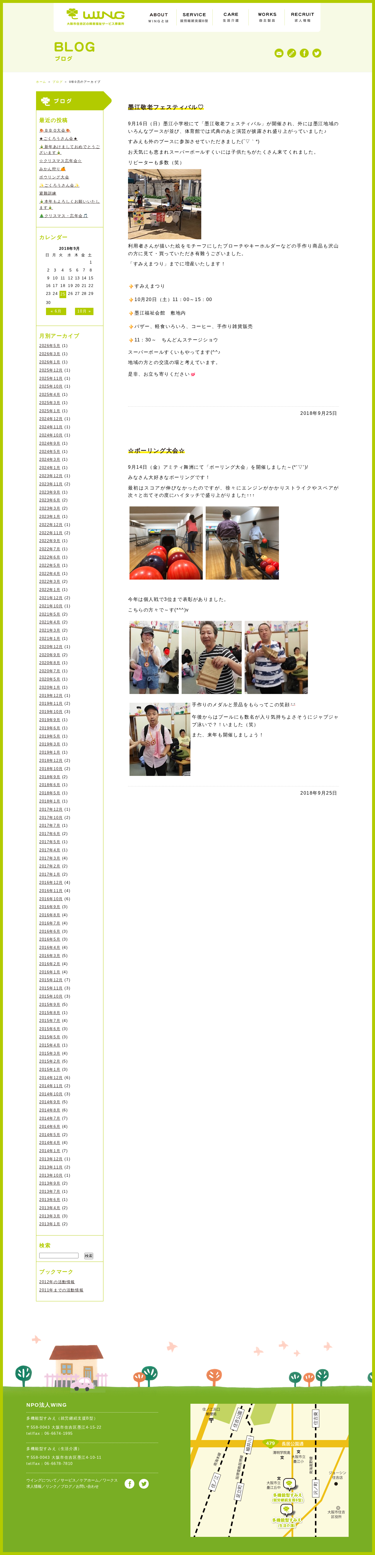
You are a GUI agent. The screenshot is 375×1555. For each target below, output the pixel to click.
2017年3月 (49, 858)
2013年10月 (51, 1175)
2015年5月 (49, 1037)
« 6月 (56, 311)
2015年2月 (49, 1061)
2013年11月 (51, 1167)
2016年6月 (49, 931)
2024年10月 (51, 435)
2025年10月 (51, 386)
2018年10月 (51, 769)
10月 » (84, 311)
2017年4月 (49, 850)
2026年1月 (49, 362)
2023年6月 (49, 500)
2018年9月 (49, 777)
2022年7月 (49, 549)
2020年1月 (49, 687)
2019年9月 (49, 720)
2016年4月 (49, 947)
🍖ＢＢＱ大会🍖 (55, 130)
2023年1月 (49, 516)
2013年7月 (49, 1191)
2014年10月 (51, 1094)
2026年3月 (49, 354)
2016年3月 (49, 955)
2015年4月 (49, 1045)
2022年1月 (49, 589)
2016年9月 (49, 907)
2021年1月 (49, 638)
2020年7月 (49, 671)
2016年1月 (49, 972)
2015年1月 (49, 1069)
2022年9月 (49, 541)
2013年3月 (49, 1216)
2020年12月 (51, 647)
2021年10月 (51, 606)
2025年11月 (51, 378)
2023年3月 (49, 508)
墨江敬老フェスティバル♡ (166, 107)
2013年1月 (49, 1224)
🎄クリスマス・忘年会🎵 (63, 216)
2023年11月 (51, 484)
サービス (68, 1480)
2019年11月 (51, 703)
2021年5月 (49, 614)
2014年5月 (49, 1135)
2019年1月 (49, 752)
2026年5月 (49, 345)
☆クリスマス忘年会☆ (60, 161)
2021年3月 (49, 630)
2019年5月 (49, 736)
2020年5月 (49, 679)
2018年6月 (49, 785)
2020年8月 (49, 663)
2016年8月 (49, 915)
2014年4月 (49, 1142)
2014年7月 (49, 1118)
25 (62, 294)
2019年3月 (49, 744)
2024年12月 (51, 419)
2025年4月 (49, 394)
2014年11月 (51, 1086)
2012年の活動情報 (57, 1282)
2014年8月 (49, 1110)
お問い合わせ (87, 1486)
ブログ (57, 81)
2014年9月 (49, 1102)
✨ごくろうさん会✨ (59, 185)
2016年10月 (51, 899)
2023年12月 (51, 476)
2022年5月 (49, 565)
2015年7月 (49, 1020)
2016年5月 (49, 939)
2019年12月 (51, 695)
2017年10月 (51, 817)
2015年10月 (51, 996)
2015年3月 (49, 1053)
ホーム (41, 81)
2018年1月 (49, 801)
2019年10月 (51, 711)
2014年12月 (51, 1077)
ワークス (110, 1480)
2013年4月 (49, 1208)
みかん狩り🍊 (52, 169)
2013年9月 (49, 1183)
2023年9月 (49, 492)
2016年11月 (51, 891)
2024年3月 (49, 459)
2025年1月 (49, 411)
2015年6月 (49, 1029)
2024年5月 (49, 451)
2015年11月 (51, 988)
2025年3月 (49, 403)
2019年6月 (49, 728)
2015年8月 (49, 1013)
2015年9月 (49, 1004)
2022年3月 (49, 581)
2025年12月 (51, 370)
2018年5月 (49, 793)
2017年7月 (49, 825)
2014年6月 (49, 1126)
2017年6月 (49, 833)
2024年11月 (51, 427)
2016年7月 (49, 923)
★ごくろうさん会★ (58, 138)
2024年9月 (49, 443)
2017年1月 (49, 874)
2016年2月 (49, 964)
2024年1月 (49, 467)
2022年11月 (51, 533)
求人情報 (34, 1486)
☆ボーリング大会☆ (156, 450)
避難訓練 (47, 193)
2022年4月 (49, 573)
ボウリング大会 (54, 177)
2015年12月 (51, 980)
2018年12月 (51, 760)
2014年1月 (49, 1151)
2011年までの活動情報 (61, 1290)
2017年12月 (51, 809)
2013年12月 (51, 1159)
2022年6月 (49, 557)
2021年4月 (49, 622)
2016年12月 (51, 882)
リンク (51, 1486)
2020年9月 (49, 655)
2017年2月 (49, 866)
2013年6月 (49, 1199)
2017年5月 (49, 842)
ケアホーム (89, 1480)
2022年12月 (51, 525)
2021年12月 (51, 598)
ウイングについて (41, 1480)
